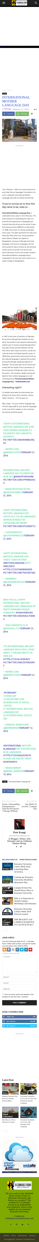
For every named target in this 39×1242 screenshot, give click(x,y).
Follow (32, 1021)
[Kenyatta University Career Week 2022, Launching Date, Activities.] (7, 866)
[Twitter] (28, 1224)
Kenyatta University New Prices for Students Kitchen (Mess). (10, 1099)
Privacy (13, 1235)
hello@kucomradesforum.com (19, 1218)
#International (12, 745)
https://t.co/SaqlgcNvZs (17, 755)
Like (34, 1017)
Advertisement (22, 1235)
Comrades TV (7, 891)
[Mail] (22, 1224)
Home (4, 90)
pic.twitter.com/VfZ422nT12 (19, 526)
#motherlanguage (14, 563)
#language (9, 749)
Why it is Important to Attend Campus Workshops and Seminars (25, 901)
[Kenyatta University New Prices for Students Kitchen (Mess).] (10, 1088)
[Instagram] (16, 1224)
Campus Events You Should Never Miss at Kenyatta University (23, 890)
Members (6, 1235)
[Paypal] (22, 847)
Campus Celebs (7, 923)
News (5, 1093)
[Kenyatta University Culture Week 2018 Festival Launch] (7, 911)
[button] (3, 3)
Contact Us (32, 1235)
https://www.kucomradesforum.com (19, 835)
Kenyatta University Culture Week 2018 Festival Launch (23, 911)
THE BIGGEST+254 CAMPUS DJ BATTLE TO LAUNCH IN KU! (24, 922)
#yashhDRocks (24, 612)
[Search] (36, 3)
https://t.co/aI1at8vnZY (16, 659)
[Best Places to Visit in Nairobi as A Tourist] (10, 1112)
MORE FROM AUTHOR (28, 859)
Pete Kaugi (7, 109)
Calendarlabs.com (23, 382)
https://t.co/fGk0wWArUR (17, 569)
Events (10, 90)
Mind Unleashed (7, 1115)
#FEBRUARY (10, 692)
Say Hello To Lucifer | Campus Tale (29, 806)
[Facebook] (17, 847)
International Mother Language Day (19, 781)
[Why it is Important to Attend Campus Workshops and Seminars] (7, 901)
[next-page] (7, 930)
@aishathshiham (23, 476)
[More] (32, 114)
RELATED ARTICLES (9, 859)
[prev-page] (3, 930)
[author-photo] (19, 829)
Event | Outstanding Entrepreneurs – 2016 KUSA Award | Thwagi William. (11, 807)
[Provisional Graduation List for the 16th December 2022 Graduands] (28, 1112)
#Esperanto (10, 762)
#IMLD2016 (9, 566)
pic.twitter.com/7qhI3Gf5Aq (19, 572)
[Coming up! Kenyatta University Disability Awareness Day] (7, 879)
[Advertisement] (19, 26)
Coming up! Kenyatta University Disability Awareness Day (23, 879)
